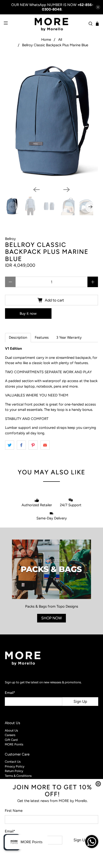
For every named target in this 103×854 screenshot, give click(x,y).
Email (10, 831)
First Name (14, 810)
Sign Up (80, 840)
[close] (98, 783)
